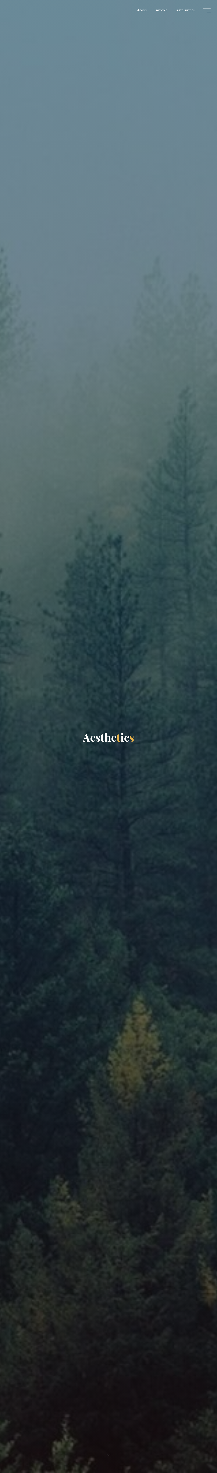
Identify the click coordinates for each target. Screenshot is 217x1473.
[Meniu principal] (207, 10)
